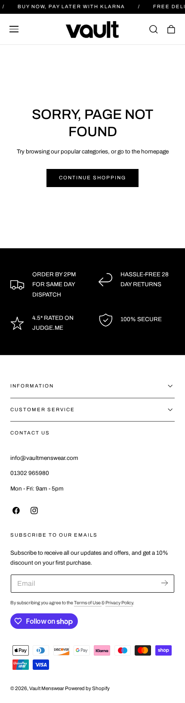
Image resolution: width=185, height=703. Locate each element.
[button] (14, 29)
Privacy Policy (119, 602)
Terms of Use (88, 602)
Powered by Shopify (87, 688)
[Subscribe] (164, 583)
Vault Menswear (46, 688)
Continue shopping (92, 177)
